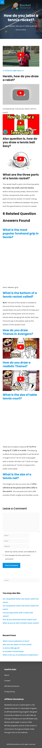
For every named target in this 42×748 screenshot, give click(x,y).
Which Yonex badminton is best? (16, 641)
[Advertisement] (21, 262)
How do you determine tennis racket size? (20, 619)
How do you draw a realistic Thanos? (16, 364)
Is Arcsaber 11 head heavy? (13, 651)
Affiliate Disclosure (11, 686)
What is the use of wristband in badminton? (20, 655)
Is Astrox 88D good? (11, 648)
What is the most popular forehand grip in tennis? (21, 233)
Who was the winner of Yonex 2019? (17, 644)
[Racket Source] (21, 6)
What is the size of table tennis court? (20, 396)
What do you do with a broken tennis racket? (21, 623)
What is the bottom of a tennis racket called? (20, 295)
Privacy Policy (9, 692)
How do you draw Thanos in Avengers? (18, 332)
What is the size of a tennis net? (17, 476)
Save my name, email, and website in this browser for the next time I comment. (20, 555)
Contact (7, 681)
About (6, 675)
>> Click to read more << (13, 70)
